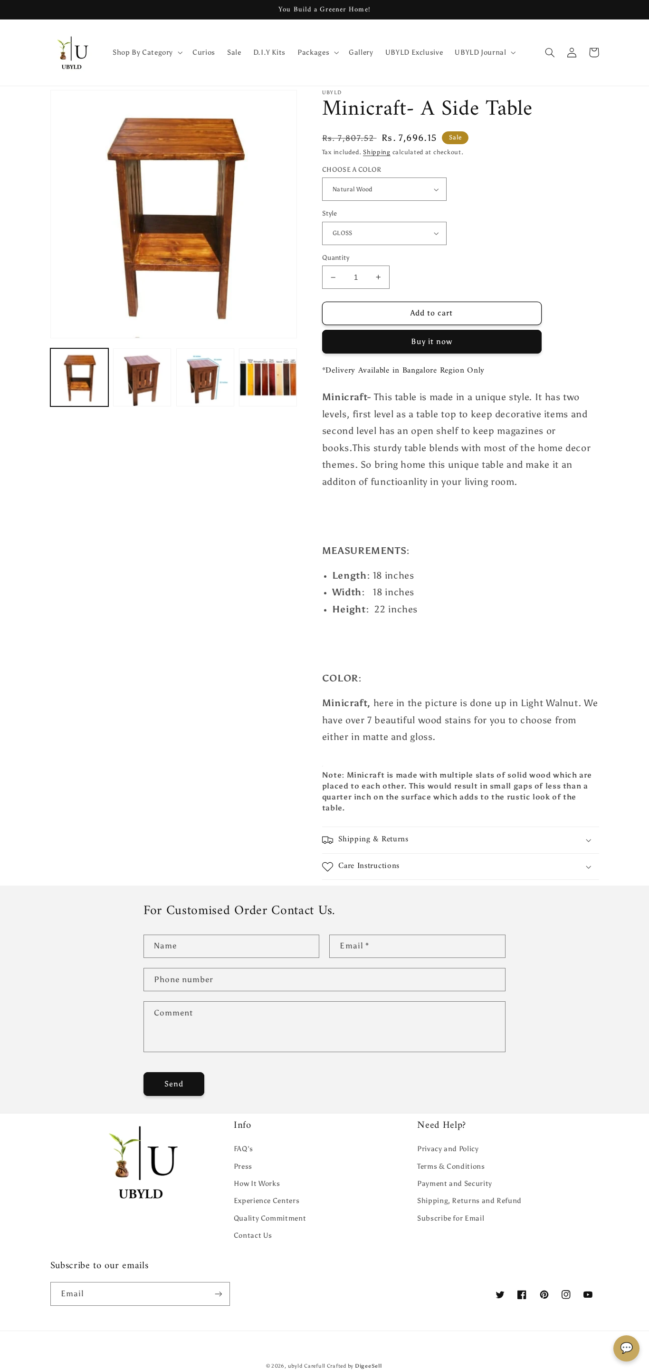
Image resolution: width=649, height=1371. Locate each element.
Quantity (335, 258)
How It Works (257, 1183)
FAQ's (243, 1148)
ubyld (295, 1366)
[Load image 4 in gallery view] (268, 377)
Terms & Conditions (451, 1166)
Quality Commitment (270, 1218)
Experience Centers (266, 1200)
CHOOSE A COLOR (352, 170)
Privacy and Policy (447, 1148)
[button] (146, 52)
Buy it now (432, 341)
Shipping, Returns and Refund (469, 1200)
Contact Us (253, 1235)
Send (173, 1083)
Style (329, 213)
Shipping (377, 152)
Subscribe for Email (450, 1218)
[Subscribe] (218, 1293)
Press (243, 1166)
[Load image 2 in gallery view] (142, 377)
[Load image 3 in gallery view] (205, 377)
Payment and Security (454, 1183)
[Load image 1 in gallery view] (79, 377)
